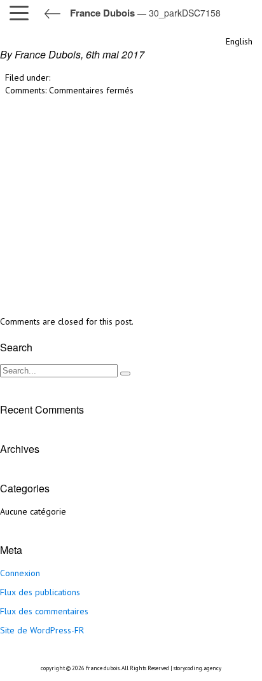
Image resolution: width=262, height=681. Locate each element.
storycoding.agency (197, 667)
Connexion (20, 573)
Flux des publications (40, 592)
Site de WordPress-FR (42, 630)
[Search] (125, 373)
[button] (22, 12)
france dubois (103, 667)
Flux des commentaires (44, 611)
